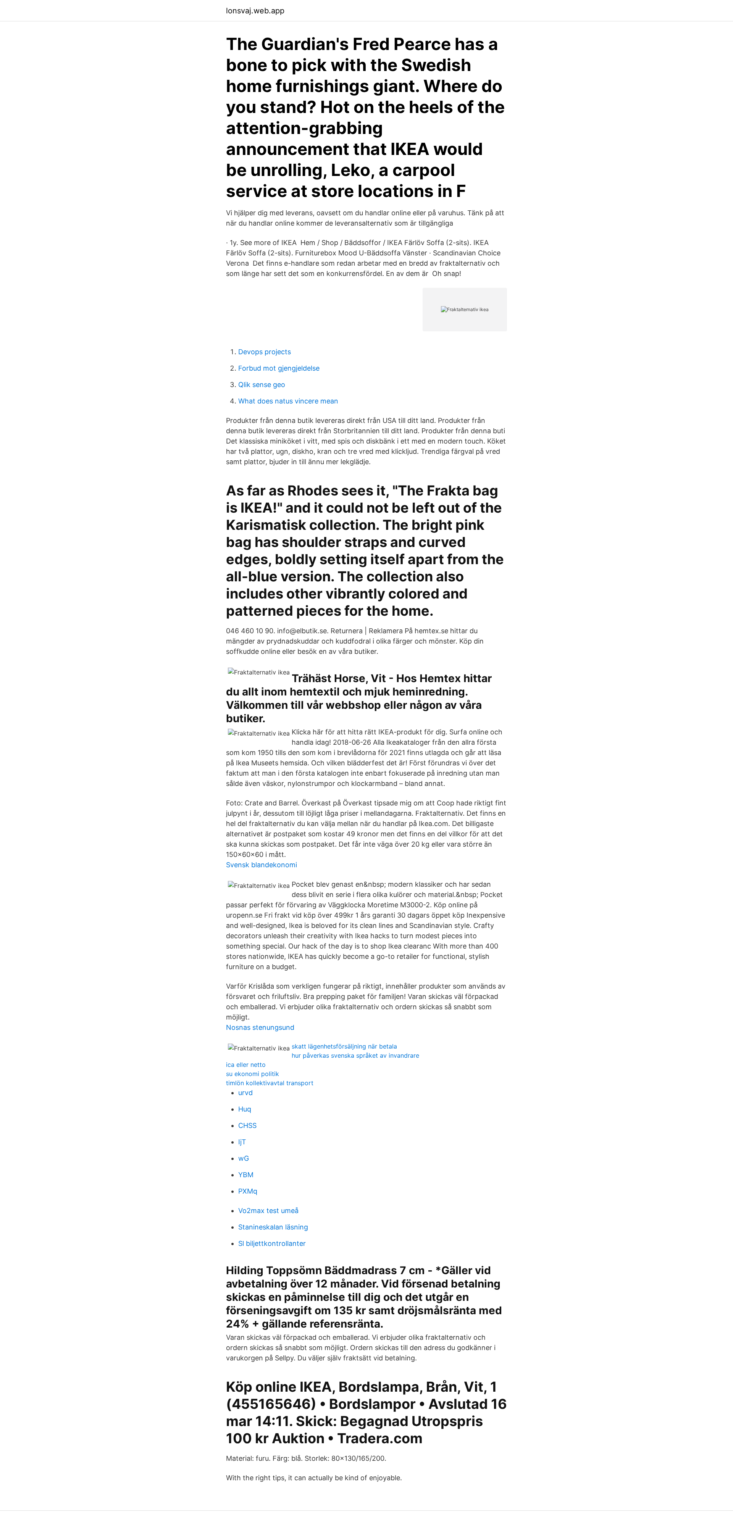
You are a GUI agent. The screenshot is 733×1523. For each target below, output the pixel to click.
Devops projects (264, 352)
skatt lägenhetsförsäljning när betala (344, 1046)
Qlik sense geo (261, 385)
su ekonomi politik (252, 1074)
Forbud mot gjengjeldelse (279, 368)
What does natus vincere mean (288, 401)
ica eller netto (246, 1064)
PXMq (247, 1191)
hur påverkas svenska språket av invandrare (355, 1055)
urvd (245, 1093)
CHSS (247, 1125)
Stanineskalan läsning (273, 1227)
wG (243, 1158)
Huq (244, 1109)
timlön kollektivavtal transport (269, 1083)
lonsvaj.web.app (255, 11)
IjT (242, 1142)
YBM (245, 1175)
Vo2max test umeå (268, 1211)
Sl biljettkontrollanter (272, 1243)
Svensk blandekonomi (261, 865)
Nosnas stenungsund (260, 1027)
